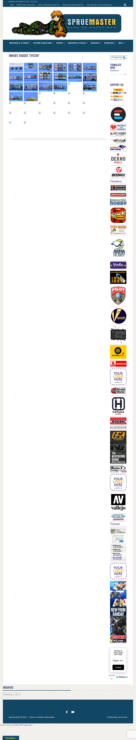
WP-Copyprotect (26, 725)
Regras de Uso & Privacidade (26, 5)
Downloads (109, 42)
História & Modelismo (42, 42)
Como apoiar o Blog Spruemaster (73, 5)
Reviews (59, 42)
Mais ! (121, 42)
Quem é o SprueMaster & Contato (49, 5)
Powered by (112, 677)
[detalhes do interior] (16, 106)
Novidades (95, 42)
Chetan (16, 725)
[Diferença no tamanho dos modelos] (45, 67)
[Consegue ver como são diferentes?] (60, 67)
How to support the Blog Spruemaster (99, 5)
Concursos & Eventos (77, 42)
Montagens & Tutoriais (19, 42)
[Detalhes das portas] (45, 96)
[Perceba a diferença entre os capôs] (45, 77)
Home (12, 5)
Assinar (118, 667)
